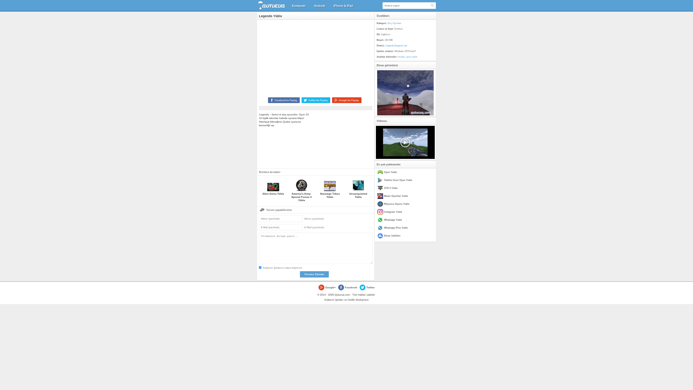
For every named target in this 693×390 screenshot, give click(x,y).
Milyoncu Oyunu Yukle (396, 204)
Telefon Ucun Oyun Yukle (398, 180)
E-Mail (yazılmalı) (314, 227)
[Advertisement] (315, 58)
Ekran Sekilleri (392, 235)
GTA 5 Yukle (391, 188)
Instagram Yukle (393, 212)
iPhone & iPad (343, 5)
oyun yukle (411, 56)
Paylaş (286, 100)
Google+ (330, 287)
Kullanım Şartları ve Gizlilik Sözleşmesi (346, 299)
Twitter (370, 287)
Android (319, 5)
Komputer (299, 5)
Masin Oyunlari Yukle (396, 196)
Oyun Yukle (390, 172)
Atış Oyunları (394, 23)
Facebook (351, 287)
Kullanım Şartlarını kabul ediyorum (282, 267)
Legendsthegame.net (396, 45)
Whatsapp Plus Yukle (396, 227)
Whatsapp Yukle (393, 219)
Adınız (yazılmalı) (314, 218)
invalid (401, 56)
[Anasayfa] (272, 5)
